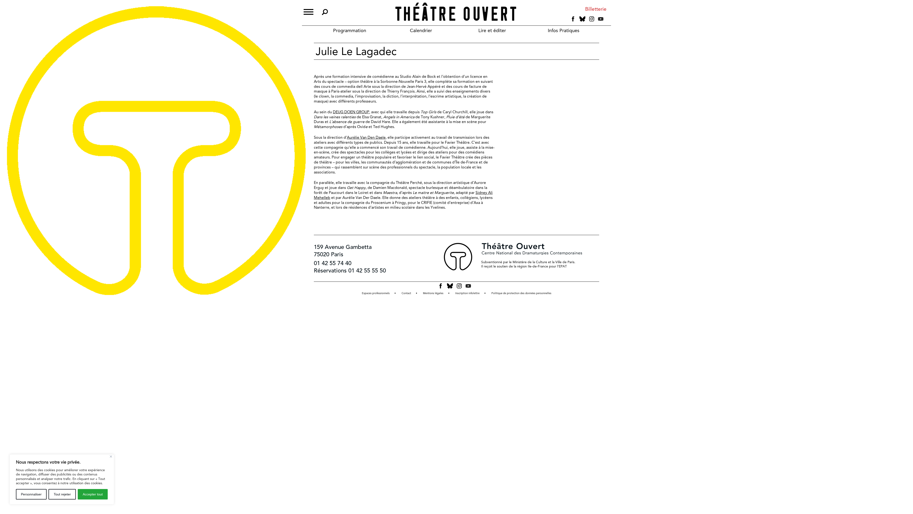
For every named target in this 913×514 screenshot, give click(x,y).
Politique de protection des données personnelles (521, 293)
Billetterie (596, 9)
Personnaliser (31, 494)
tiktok (474, 287)
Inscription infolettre (467, 293)
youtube (601, 19)
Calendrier (421, 30)
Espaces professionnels (376, 293)
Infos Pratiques (563, 30)
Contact (406, 293)
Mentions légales (433, 293)
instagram (592, 19)
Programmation (349, 30)
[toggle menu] (308, 11)
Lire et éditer (492, 30)
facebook (573, 19)
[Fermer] (111, 456)
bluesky (582, 19)
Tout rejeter (62, 494)
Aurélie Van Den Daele (366, 137)
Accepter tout (93, 494)
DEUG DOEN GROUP (351, 112)
